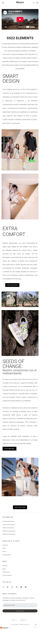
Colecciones (6, 572)
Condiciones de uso (8, 521)
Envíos (4, 551)
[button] (5, 628)
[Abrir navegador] (3, 2)
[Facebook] (3, 587)
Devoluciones (6, 554)
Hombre (4, 565)
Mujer (4, 569)
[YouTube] (21, 587)
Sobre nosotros (7, 575)
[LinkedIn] (25, 587)
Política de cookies (8, 528)
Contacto (5, 545)
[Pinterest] (16, 587)
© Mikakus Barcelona (20, 624)
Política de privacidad (8, 531)
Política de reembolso (8, 534)
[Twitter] (7, 587)
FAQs (4, 548)
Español (23, 620)
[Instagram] (12, 587)
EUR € (13, 620)
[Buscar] (34, 3)
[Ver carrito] (37, 3)
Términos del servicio (8, 524)
